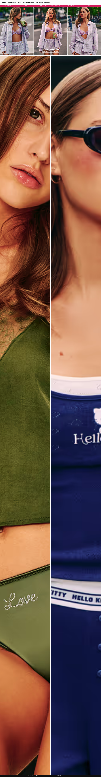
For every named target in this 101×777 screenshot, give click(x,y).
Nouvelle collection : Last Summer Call (30, 775)
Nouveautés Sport (75, 775)
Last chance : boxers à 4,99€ (55, 775)
